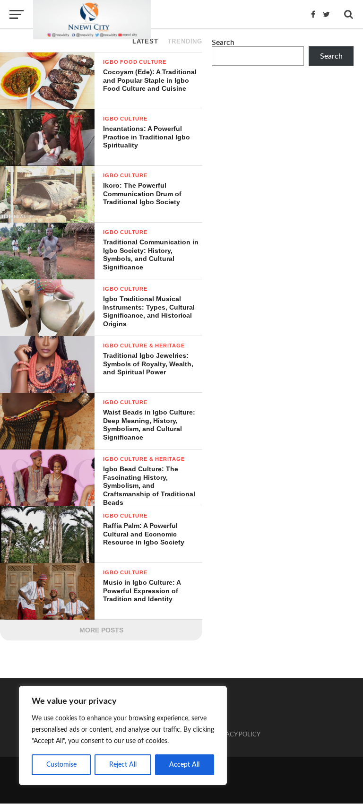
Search (223, 42)
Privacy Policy (236, 734)
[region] (123, 735)
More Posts (101, 630)
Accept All (184, 764)
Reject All (123, 764)
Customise (61, 764)
